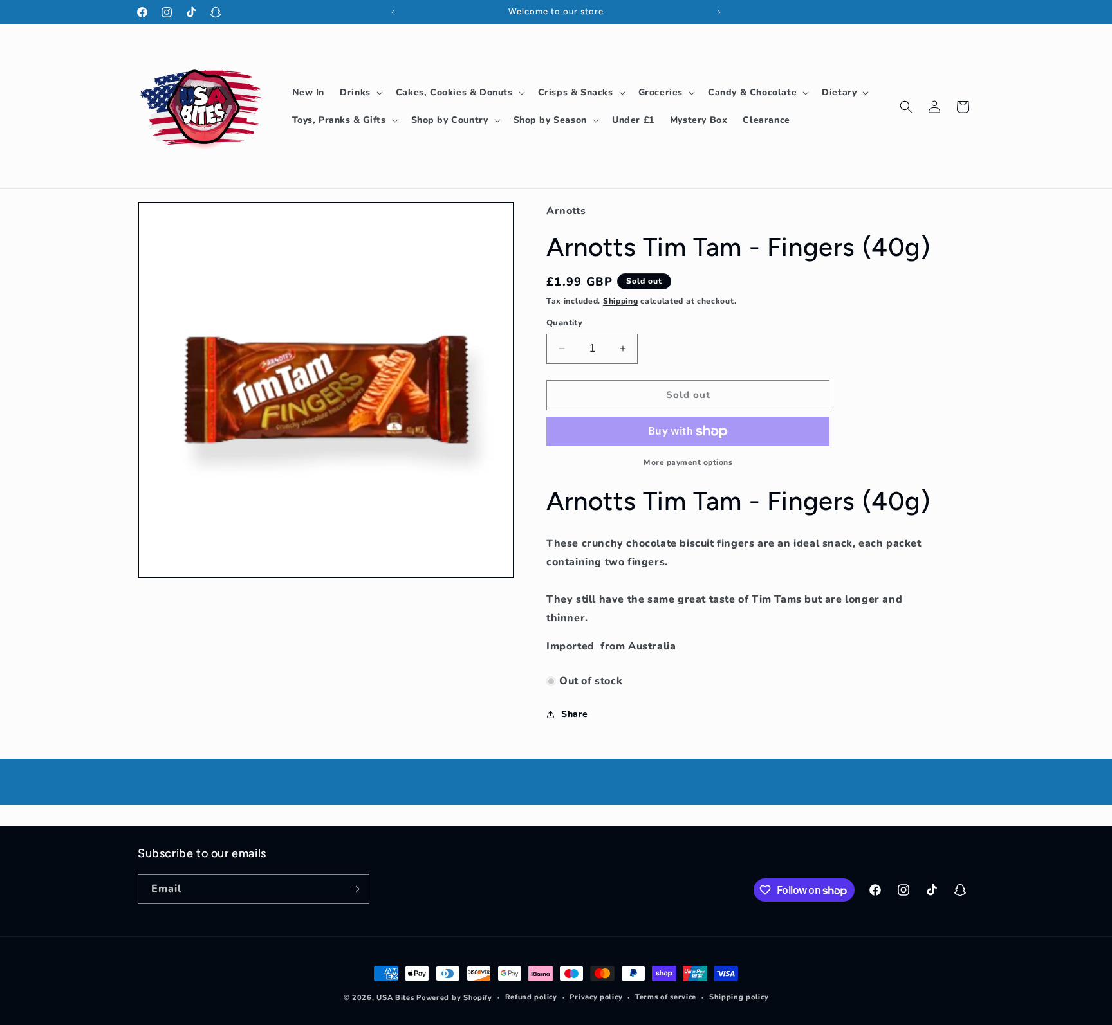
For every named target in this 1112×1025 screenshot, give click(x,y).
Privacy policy (596, 997)
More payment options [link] (688, 462)
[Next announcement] (719, 12)
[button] (360, 92)
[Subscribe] (354, 889)
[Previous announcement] (393, 12)
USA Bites (395, 997)
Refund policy (531, 997)
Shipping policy (739, 997)
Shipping (620, 301)
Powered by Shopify (454, 997)
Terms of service (665, 997)
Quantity (564, 323)
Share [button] (574, 714)
